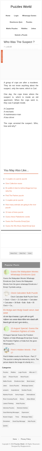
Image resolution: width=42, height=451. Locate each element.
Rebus (22, 399)
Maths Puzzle (7, 381)
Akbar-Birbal (31, 399)
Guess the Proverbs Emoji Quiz (17, 221)
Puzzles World (21, 6)
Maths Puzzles (12, 28)
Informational (31, 394)
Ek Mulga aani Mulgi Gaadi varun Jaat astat (21, 311)
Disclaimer (6, 421)
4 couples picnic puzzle (14, 200)
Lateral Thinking (8, 403)
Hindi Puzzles (20, 403)
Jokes (33, 28)
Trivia (17, 417)
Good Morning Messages (11, 412)
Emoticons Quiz (16, 22)
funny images (19, 394)
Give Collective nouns (13, 183)
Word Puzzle (25, 377)
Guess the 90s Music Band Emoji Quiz (20, 226)
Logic (16, 16)
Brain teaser (31, 381)
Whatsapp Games (29, 16)
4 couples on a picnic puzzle (16, 179)
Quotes (5, 426)
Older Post (22, 253)
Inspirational (15, 390)
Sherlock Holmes (22, 408)
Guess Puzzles (14, 386)
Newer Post (13, 253)
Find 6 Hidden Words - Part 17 (23, 351)
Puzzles (29, 22)
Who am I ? (32, 372)
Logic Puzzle (22, 372)
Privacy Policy (26, 439)
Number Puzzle (27, 390)
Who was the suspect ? (19, 41)
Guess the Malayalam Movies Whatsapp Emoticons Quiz (24, 273)
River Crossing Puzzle (10, 399)
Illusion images (8, 417)
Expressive (25, 412)
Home (8, 16)
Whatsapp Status (27, 417)
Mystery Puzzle (8, 394)
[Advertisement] (21, 65)
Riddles (24, 28)
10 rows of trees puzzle (14, 212)
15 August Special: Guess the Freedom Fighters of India (24, 329)
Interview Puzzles (8, 408)
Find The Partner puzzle (14, 195)
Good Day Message (19, 421)
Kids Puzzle (31, 421)
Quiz (4, 377)
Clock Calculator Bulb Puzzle (24, 293)
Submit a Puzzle (21, 35)
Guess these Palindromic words (17, 217)
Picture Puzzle (13, 377)
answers (6, 390)
